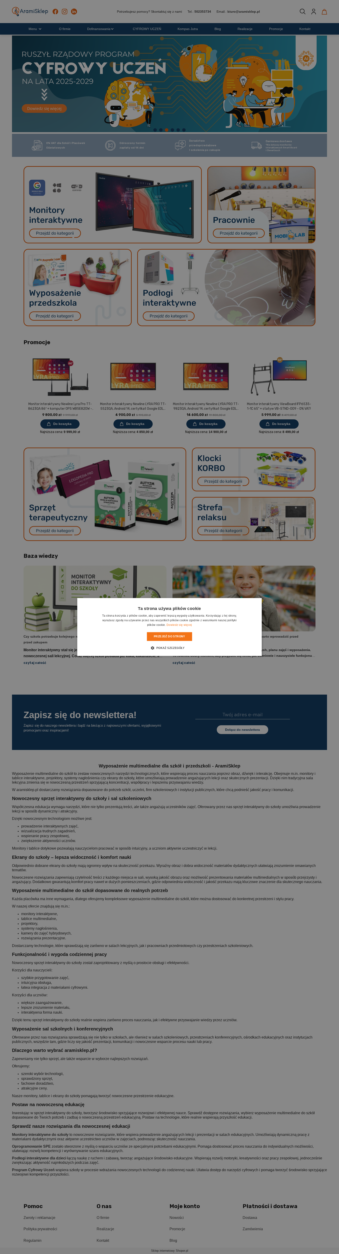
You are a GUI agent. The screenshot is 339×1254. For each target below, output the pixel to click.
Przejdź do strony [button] (169, 636)
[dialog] (169, 627)
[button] (169, 648)
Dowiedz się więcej (179, 625)
